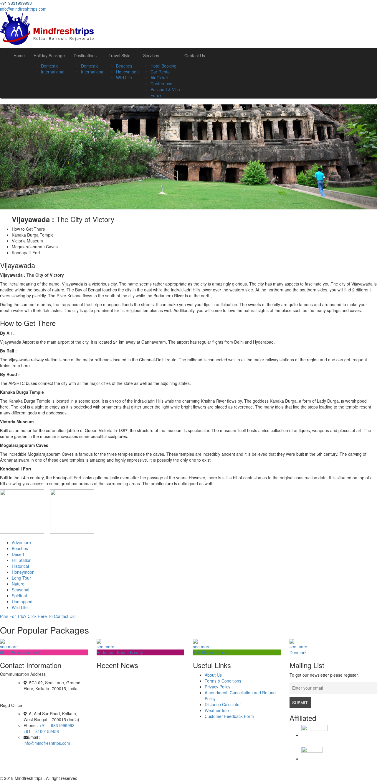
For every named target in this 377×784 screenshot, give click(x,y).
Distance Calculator (223, 704)
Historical (20, 566)
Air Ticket (159, 78)
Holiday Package (49, 55)
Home (19, 55)
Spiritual (19, 595)
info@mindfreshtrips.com (23, 9)
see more (9, 646)
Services (151, 55)
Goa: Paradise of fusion (22, 652)
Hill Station (22, 560)
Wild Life (124, 78)
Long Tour (21, 578)
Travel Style (119, 55)
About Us (213, 675)
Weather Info (217, 710)
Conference (161, 83)
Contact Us (194, 55)
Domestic (49, 66)
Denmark (298, 652)
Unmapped (22, 601)
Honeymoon (127, 72)
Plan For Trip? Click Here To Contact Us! (38, 616)
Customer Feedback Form (229, 716)
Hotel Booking (163, 66)
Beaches (124, 66)
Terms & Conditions (223, 681)
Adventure (21, 542)
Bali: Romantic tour (210, 652)
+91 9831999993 (16, 3)
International (52, 72)
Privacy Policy (217, 687)
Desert (18, 554)
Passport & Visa (165, 89)
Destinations (85, 55)
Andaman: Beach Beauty (120, 652)
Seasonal (20, 590)
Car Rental (161, 72)
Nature (18, 584)
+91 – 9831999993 (57, 725)
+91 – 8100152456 (41, 731)
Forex (156, 95)
